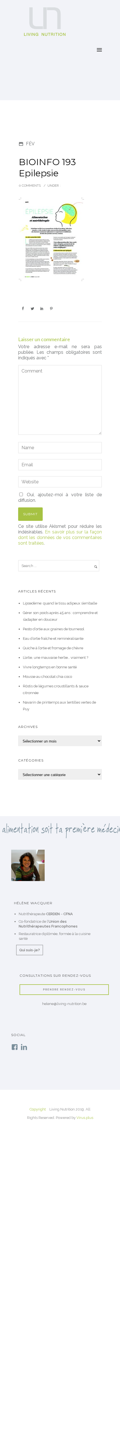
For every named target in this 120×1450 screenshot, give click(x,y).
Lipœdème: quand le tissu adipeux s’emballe (60, 603)
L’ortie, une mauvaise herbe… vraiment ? (55, 657)
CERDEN (53, 914)
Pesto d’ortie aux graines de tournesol (53, 629)
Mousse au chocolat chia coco (47, 676)
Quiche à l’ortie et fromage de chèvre (53, 648)
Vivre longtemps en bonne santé (50, 667)
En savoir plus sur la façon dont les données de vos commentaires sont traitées (60, 537)
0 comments (30, 186)
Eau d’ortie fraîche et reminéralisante (53, 638)
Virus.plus (84, 1118)
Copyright (38, 1109)
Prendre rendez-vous (64, 989)
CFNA (68, 914)
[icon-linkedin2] (24, 1047)
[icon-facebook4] (16, 1047)
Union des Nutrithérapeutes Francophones (48, 923)
